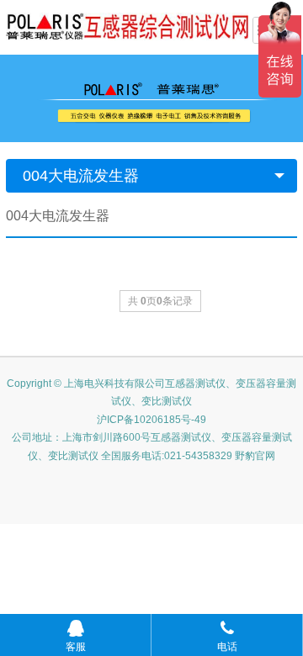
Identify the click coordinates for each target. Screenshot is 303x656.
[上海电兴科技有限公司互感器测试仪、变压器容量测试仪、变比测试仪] (127, 25)
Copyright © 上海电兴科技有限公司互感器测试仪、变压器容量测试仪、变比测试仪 (151, 393)
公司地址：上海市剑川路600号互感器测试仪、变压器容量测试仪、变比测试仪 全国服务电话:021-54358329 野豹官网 (152, 446)
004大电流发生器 (81, 175)
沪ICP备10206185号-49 (151, 420)
